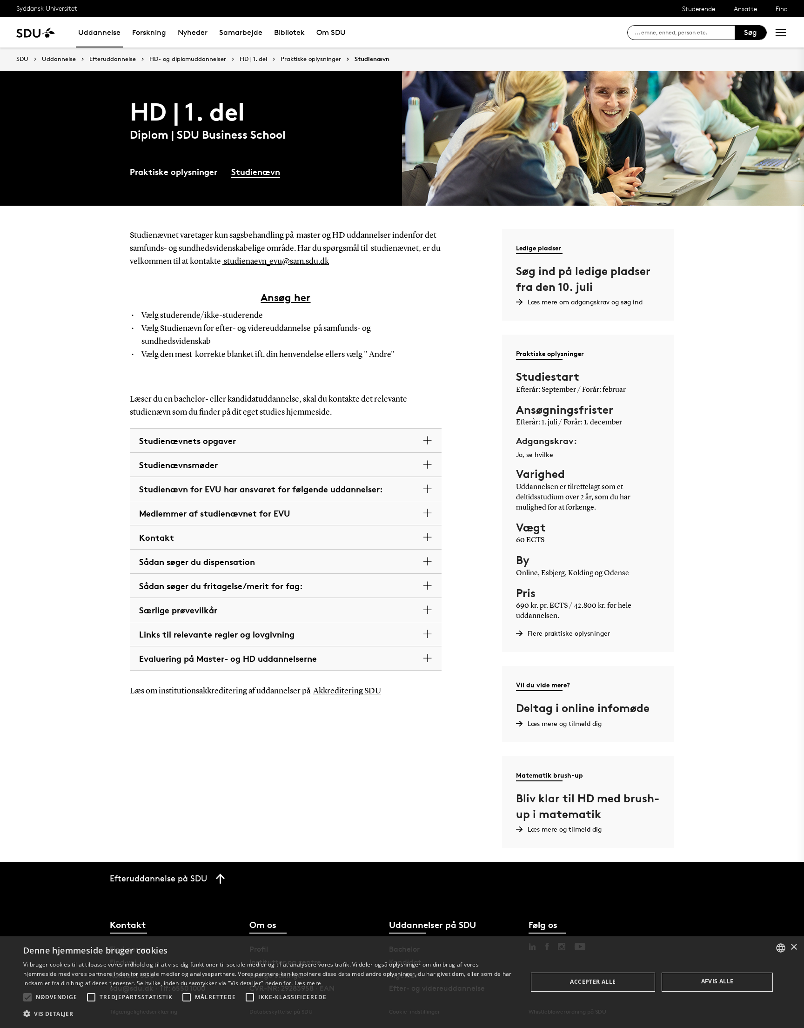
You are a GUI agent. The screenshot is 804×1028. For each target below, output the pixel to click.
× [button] (793, 947)
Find (782, 9)
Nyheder (193, 32)
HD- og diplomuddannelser (187, 59)
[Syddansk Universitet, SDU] (35, 32)
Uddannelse (99, 32)
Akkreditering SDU (347, 691)
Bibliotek (289, 32)
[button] (27, 997)
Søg (750, 32)
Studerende (698, 9)
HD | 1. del (253, 59)
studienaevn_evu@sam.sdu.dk (275, 261)
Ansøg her (285, 297)
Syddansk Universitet (46, 8)
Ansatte (745, 9)
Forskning (149, 32)
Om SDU (331, 32)
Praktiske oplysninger (311, 59)
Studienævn (372, 59)
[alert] (402, 982)
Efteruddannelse (112, 59)
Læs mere (308, 983)
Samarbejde (240, 32)
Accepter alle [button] (593, 982)
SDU (22, 59)
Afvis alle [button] (717, 981)
